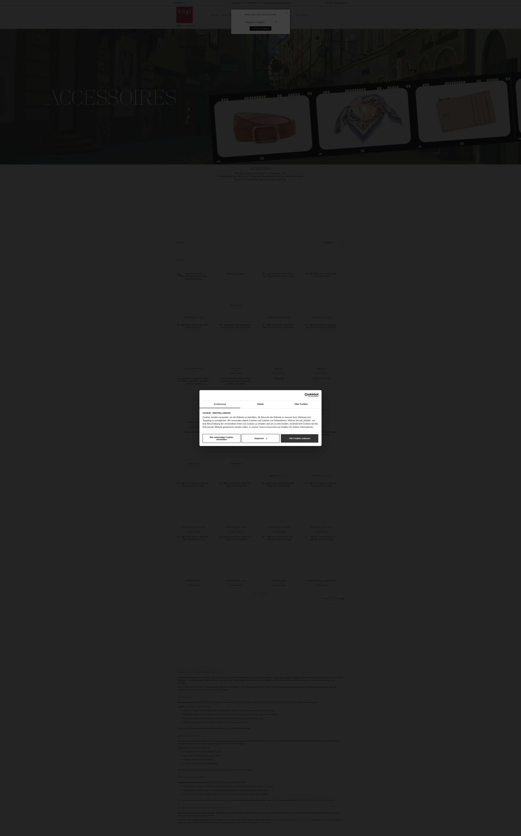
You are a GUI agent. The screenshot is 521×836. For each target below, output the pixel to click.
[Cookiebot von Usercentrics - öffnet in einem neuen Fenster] (307, 395)
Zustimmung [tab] (220, 404)
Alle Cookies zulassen (299, 438)
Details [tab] (260, 404)
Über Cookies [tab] (301, 404)
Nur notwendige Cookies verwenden (221, 438)
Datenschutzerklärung (269, 427)
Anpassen (259, 438)
